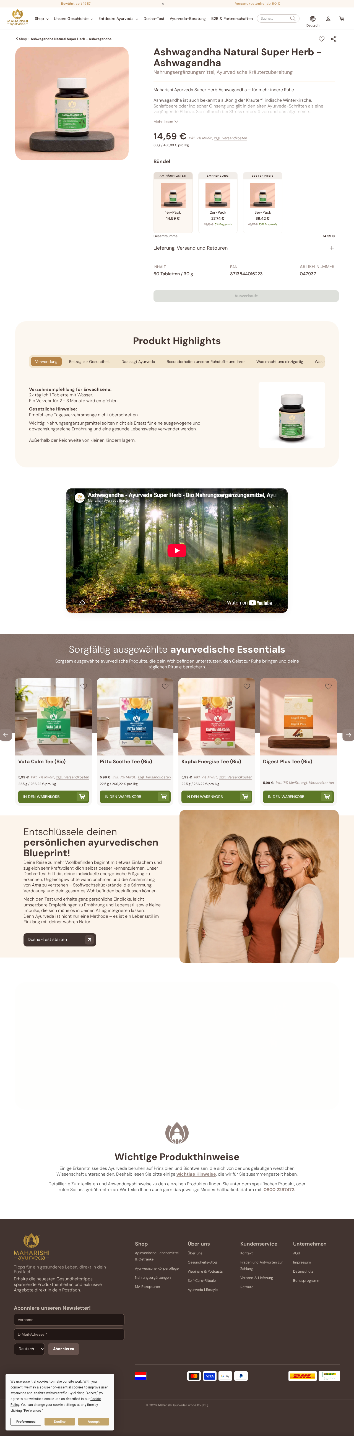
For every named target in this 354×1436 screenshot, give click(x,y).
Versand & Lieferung (256, 1277)
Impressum (302, 1262)
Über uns (195, 1253)
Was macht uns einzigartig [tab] (279, 361)
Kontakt (246, 1253)
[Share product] (334, 39)
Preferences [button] (32, 1411)
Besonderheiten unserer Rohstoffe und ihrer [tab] (206, 361)
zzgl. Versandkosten (230, 138)
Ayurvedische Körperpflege (157, 1268)
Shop (23, 39)
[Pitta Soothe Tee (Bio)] (135, 716)
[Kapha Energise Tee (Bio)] (216, 716)
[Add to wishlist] (322, 39)
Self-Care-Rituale (202, 1280)
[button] (42, 18)
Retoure (246, 1287)
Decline (60, 1421)
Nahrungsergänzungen (153, 1277)
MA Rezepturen (147, 1286)
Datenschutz (303, 1271)
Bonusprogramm (306, 1280)
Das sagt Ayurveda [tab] (138, 361)
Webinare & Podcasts (205, 1271)
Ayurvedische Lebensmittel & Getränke (157, 1256)
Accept (94, 1421)
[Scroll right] (348, 734)
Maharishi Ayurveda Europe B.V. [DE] (183, 1405)
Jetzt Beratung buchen (219, 1095)
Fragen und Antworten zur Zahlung (261, 1265)
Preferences (25, 1421)
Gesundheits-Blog (202, 1262)
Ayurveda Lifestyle (203, 1289)
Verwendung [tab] (46, 361)
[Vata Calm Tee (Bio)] (53, 716)
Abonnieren (63, 1349)
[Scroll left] (5, 734)
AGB (296, 1253)
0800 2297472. (279, 1189)
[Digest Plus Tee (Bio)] (298, 716)
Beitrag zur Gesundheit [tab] (89, 361)
